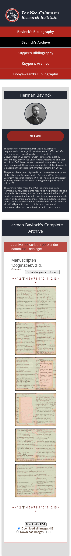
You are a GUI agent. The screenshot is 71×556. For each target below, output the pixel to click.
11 (46, 278)
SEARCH (35, 136)
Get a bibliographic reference (42, 272)
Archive (17, 245)
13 (55, 278)
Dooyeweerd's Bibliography (35, 74)
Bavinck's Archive (35, 42)
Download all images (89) (37, 528)
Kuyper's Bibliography (35, 53)
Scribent (35, 245)
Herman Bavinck (35, 95)
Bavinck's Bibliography (35, 31)
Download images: (32, 532)
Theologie (34, 249)
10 (42, 278)
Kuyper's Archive (35, 63)
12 (51, 278)
